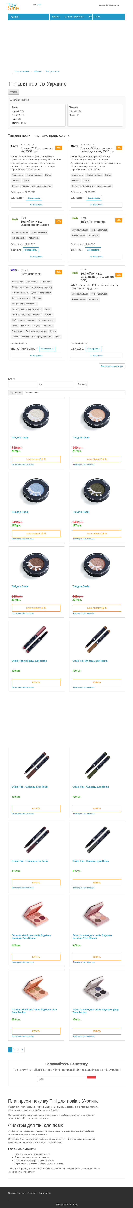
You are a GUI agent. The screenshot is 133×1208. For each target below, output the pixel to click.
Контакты (31, 1193)
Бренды (56, 17)
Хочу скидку (36, 459)
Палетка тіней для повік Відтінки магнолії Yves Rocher (92, 936)
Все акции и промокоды (112, 366)
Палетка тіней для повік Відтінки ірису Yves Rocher (95, 1011)
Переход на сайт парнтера (23, 464)
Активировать (36, 205)
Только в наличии (20, 100)
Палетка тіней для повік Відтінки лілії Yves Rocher (34, 1011)
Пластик (73, 111)
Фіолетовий (17, 123)
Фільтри (13, 92)
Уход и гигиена (22, 71)
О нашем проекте (16, 1193)
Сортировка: (15, 393)
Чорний (15, 111)
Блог (91, 17)
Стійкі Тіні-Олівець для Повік (29, 660)
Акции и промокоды (74, 17)
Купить (36, 682)
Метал (72, 115)
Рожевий (16, 115)
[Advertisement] (66, 46)
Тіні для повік (52, 71)
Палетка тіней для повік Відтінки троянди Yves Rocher (31, 936)
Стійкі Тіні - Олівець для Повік (30, 786)
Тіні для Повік (20, 437)
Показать (82, 384)
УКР (39, 5)
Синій (14, 119)
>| (22, 1049)
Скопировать (34, 198)
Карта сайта (45, 1193)
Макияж (37, 71)
